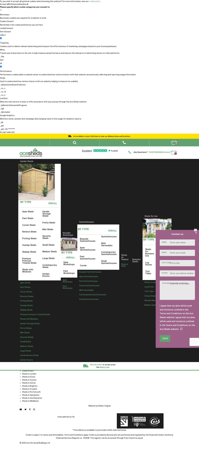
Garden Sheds (26, 161)
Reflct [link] (104, 406)
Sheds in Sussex (29, 380)
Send (165, 338)
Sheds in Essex (28, 377)
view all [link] (52, 203)
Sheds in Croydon (29, 389)
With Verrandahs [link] (106, 244)
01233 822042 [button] (155, 152)
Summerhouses (86, 222)
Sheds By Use (151, 216)
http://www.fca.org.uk (133, 438)
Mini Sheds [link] (47, 229)
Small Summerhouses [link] (109, 262)
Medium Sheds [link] (49, 251)
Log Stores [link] (148, 263)
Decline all (24, 4)
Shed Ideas (88, 148)
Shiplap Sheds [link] (29, 252)
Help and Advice (122, 148)
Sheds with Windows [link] (27, 270)
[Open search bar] (74, 142)
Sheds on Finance (124, 257)
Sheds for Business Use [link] (149, 252)
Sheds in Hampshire (30, 395)
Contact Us (162, 148)
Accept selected (7, 132)
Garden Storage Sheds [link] (46, 213)
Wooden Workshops (68, 234)
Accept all (4, 4)
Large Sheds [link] (48, 258)
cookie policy (94, 1)
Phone (164, 273)
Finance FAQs (124, 265)
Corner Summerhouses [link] (89, 285)
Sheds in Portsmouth (31, 392)
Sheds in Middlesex (30, 401)
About (97, 148)
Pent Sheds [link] (27, 218)
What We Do (107, 148)
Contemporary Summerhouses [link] (109, 253)
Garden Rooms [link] (46, 275)
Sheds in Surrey (29, 383)
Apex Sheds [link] (28, 211)
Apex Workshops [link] (69, 263)
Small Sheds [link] (48, 245)
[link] (174, 142)
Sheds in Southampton (32, 398)
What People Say (137, 148)
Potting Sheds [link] (29, 238)
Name (164, 242)
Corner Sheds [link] (29, 225)
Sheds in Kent (28, 371)
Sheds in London (29, 374)
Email (164, 252)
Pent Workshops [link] (69, 272)
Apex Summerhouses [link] (87, 248)
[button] (124, 143)
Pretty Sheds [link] (48, 222)
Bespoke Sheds (136, 260)
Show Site (150, 148)
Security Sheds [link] (46, 237)
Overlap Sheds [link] (29, 245)
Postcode (166, 263)
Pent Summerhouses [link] (87, 257)
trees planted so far (66, 417)
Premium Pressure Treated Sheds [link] (29, 260)
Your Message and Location (174, 283)
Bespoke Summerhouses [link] (87, 240)
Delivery (173, 148)
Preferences (14, 4)
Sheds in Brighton (29, 386)
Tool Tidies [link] (148, 272)
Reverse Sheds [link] (29, 231)
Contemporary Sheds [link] (49, 266)
